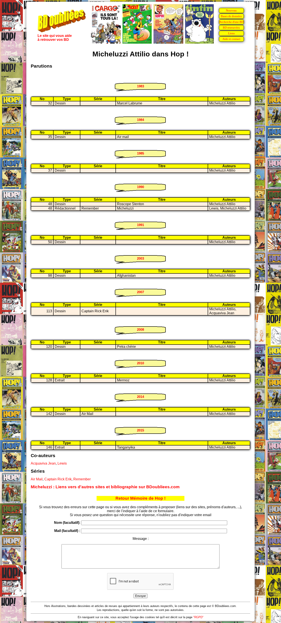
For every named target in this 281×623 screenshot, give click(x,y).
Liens (231, 33)
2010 (140, 363)
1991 (140, 225)
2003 (140, 258)
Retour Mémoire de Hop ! (140, 498)
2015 (140, 430)
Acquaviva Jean (43, 463)
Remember (82, 479)
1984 (140, 120)
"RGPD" (198, 617)
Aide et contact (231, 39)
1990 (140, 187)
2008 (140, 329)
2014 (140, 397)
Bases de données (231, 16)
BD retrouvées (231, 27)
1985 (140, 153)
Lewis (62, 463)
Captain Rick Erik (58, 479)
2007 (140, 292)
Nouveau (231, 10)
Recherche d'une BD (231, 21)
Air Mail (37, 479)
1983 (140, 86)
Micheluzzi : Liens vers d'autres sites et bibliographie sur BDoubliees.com (105, 487)
